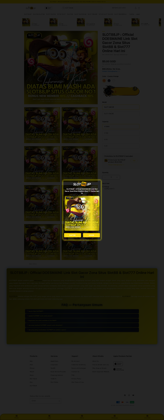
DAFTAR (72, 235)
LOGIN (91, 235)
